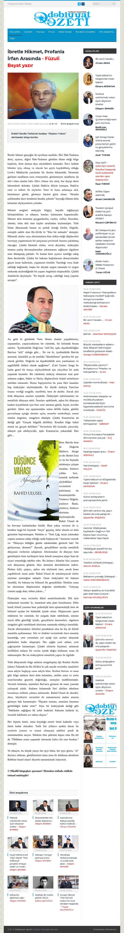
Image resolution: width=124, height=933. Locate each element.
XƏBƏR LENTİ (92, 282)
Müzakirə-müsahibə (85, 32)
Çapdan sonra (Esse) (98, 384)
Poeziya (40, 32)
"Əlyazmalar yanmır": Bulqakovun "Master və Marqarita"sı (97, 368)
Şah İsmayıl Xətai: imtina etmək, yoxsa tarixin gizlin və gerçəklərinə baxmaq (105, 144)
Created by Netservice (104, 929)
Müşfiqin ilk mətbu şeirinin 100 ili (44, 898)
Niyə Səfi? (105, 171)
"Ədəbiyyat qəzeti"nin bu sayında (97, 550)
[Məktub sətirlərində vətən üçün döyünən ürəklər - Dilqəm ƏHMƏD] (18, 806)
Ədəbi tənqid (65, 32)
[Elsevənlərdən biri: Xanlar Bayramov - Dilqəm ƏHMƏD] (43, 806)
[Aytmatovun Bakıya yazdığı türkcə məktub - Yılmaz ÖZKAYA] (68, 806)
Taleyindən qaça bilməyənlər (96, 422)
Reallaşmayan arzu (99, 453)
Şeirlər (99, 333)
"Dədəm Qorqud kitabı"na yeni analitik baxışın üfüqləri (104, 213)
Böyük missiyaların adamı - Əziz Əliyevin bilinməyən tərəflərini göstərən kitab (99, 349)
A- (56, 123)
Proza (51, 32)
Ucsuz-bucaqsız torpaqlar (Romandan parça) (99, 438)
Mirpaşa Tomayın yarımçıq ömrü (43, 858)
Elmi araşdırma (106, 32)
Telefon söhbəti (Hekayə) (98, 564)
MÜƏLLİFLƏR (92, 51)
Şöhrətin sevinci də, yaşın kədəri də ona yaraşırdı (97, 514)
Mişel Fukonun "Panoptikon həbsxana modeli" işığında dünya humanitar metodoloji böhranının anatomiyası (99, 301)
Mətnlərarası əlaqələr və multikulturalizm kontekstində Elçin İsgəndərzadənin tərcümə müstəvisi (98, 403)
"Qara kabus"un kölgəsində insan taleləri (104, 79)
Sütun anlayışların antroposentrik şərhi (95, 498)
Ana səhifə (15, 32)
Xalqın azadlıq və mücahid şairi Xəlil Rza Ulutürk (99, 594)
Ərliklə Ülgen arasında (102, 193)
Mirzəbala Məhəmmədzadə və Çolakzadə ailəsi (68, 861)
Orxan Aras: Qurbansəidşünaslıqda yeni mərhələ (105, 119)
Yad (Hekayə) (95, 467)
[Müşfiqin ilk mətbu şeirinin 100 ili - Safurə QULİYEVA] (43, 883)
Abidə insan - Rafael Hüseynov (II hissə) (104, 265)
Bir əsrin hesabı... (104, 59)
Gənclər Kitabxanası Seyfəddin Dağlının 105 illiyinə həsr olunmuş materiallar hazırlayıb (96, 533)
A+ (53, 123)
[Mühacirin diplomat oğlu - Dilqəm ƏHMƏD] (18, 883)
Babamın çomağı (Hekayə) (99, 578)
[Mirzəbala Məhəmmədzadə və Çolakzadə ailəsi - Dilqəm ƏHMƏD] (68, 843)
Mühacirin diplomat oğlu (18, 898)
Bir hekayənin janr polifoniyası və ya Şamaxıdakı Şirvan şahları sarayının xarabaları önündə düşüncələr (105, 239)
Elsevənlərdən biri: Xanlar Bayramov (44, 821)
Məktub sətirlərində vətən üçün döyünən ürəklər (18, 824)
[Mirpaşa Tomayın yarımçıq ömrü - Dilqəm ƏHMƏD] (43, 843)
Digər (12, 38)
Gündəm (28, 32)
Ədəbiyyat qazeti (23, 929)
